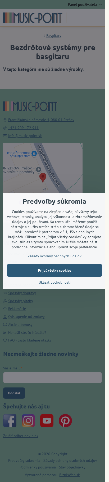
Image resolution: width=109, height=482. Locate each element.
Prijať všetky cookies (54, 270)
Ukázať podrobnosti (55, 282)
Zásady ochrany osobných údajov (54, 256)
